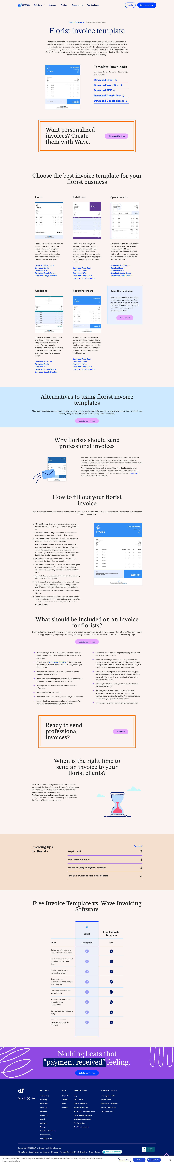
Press (64, 1104)
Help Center (78, 1100)
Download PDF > (42, 270)
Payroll (42, 1119)
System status (106, 1100)
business (134, 473)
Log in (130, 5)
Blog (75, 1096)
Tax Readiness (93, 5)
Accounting (44, 1096)
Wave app (43, 1107)
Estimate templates (81, 1107)
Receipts (43, 1111)
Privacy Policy (22, 1152)
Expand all (138, 846)
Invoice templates (76, 22)
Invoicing (43, 1100)
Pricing (64, 5)
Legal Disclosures (35, 1152)
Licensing (54, 1152)
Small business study (81, 1127)
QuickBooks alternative (82, 1119)
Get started (125, 318)
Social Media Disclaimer (79, 1152)
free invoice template (57, 662)
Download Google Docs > (45, 273)
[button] (170, 1160)
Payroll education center (83, 1115)
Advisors (52, 5)
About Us (65, 1096)
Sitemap (65, 1107)
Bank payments (45, 1135)
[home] (24, 5)
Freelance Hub (79, 1123)
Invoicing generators (108, 1107)
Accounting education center (84, 1111)
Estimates (44, 1104)
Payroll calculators (107, 1111)
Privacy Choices (94, 1152)
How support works (108, 1096)
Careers (64, 1100)
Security (46, 1152)
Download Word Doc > (44, 265)
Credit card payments (48, 1131)
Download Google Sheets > (46, 276)
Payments (43, 1115)
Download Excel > (42, 268)
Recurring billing (46, 1139)
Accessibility (64, 1152)
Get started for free (87, 421)
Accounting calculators (109, 1104)
